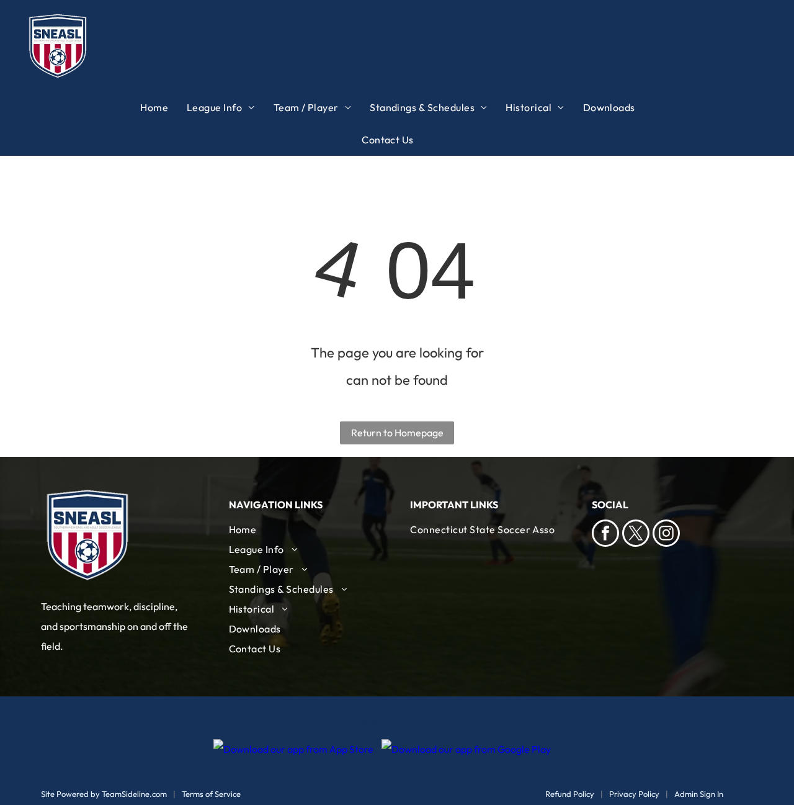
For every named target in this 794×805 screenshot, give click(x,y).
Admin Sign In (698, 794)
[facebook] (605, 534)
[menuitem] (163, 107)
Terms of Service (211, 794)
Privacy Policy (634, 794)
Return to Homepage (397, 432)
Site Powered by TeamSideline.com (104, 794)
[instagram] (666, 534)
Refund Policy (569, 794)
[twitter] (635, 534)
